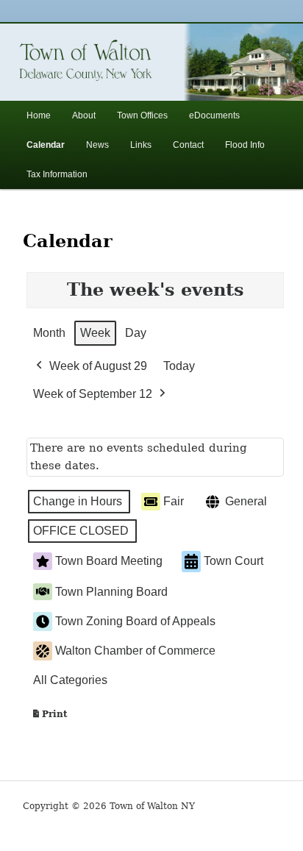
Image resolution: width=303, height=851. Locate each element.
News (97, 145)
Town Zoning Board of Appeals (135, 621)
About (84, 115)
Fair (173, 501)
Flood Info (245, 145)
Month (49, 333)
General (246, 501)
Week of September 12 (92, 394)
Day (135, 333)
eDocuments (214, 115)
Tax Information (57, 174)
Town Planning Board (111, 591)
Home (38, 115)
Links (141, 145)
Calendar (45, 145)
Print (49, 717)
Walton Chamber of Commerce (135, 650)
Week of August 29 (98, 366)
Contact (188, 145)
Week (95, 333)
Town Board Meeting (109, 561)
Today (179, 366)
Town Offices (142, 115)
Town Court (233, 561)
